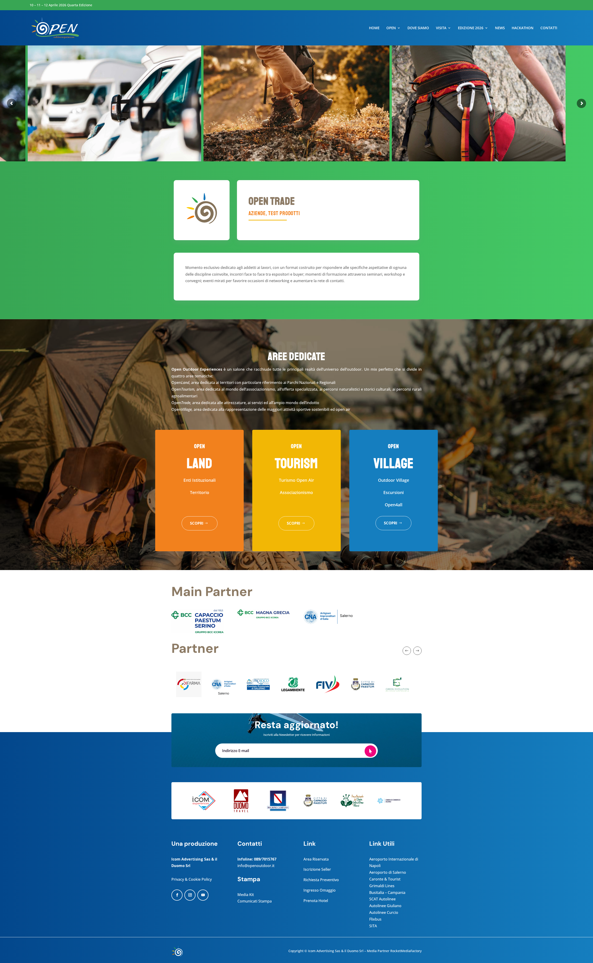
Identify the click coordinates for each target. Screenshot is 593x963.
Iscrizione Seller (317, 869)
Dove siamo (418, 28)
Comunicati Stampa (254, 901)
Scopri (196, 523)
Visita (441, 28)
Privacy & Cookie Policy (191, 879)
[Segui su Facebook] (177, 895)
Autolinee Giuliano (385, 905)
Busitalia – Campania (387, 892)
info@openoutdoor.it (255, 865)
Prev (407, 651)
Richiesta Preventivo (321, 879)
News (500, 28)
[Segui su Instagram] (190, 895)
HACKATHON (522, 28)
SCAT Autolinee (382, 899)
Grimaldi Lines (381, 885)
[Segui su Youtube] (202, 895)
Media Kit (245, 894)
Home (374, 28)
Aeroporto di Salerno (387, 872)
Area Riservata (316, 859)
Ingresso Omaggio (319, 890)
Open (391, 28)
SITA (373, 925)
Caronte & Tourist (385, 879)
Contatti (548, 28)
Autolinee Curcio (383, 912)
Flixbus (375, 919)
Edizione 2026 (470, 28)
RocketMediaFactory (406, 951)
